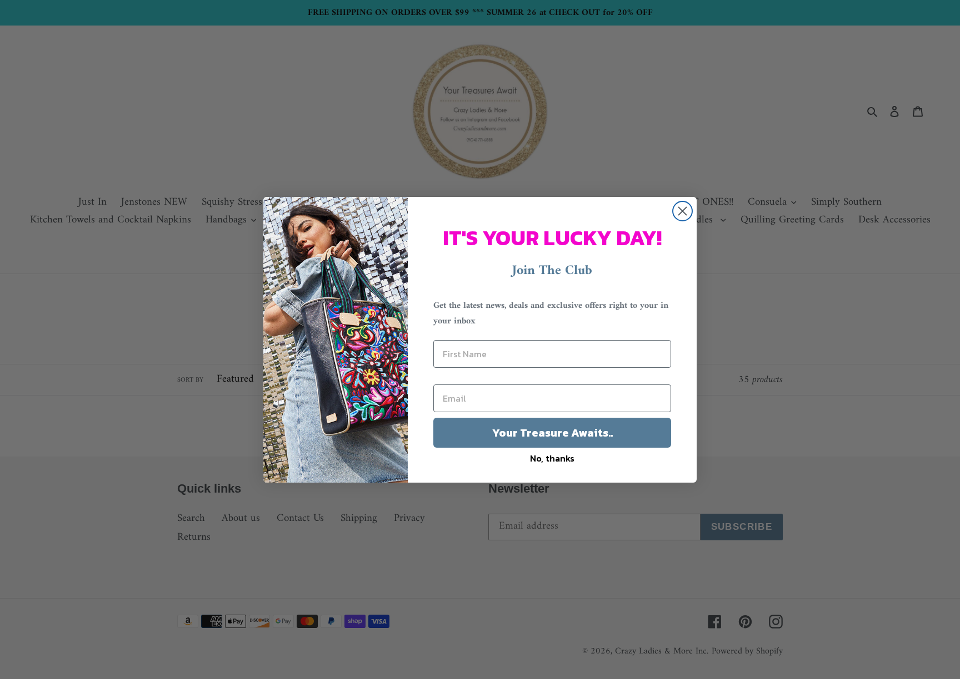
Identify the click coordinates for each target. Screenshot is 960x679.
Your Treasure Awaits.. (552, 432)
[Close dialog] (682, 211)
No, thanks (552, 458)
